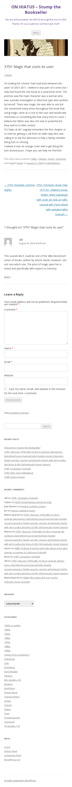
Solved (8, 705)
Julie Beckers (53, 163)
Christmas (9, 667)
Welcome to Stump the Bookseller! (22, 447)
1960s (7, 638)
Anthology (9, 659)
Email (8, 362)
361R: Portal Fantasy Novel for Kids (33, 502)
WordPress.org (12, 759)
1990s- (34, 158)
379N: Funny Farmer (14, 477)
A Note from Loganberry (17, 654)
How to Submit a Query (33, 506)
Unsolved (61, 158)
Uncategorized (12, 717)
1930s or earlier (12, 625)
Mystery (8, 684)
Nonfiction (9, 688)
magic (20, 163)
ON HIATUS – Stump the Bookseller (36, 9)
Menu (36, 32)
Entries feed (10, 751)
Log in (7, 747)
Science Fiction (12, 696)
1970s (7, 642)
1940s (7, 629)
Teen (7, 713)
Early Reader (11, 671)
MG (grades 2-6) (12, 680)
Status (7, 709)
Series (51, 158)
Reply (7, 277)
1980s (7, 646)
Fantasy (42, 158)
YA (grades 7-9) (12, 726)
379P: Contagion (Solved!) (17, 468)
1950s (7, 633)
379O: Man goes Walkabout (18, 472)
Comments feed (12, 755)
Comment (11, 309)
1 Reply (8, 75)
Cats (6, 663)
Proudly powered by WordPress (20, 780)
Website (8, 375)
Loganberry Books (18, 412)
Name (8, 348)
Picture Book (10, 692)
